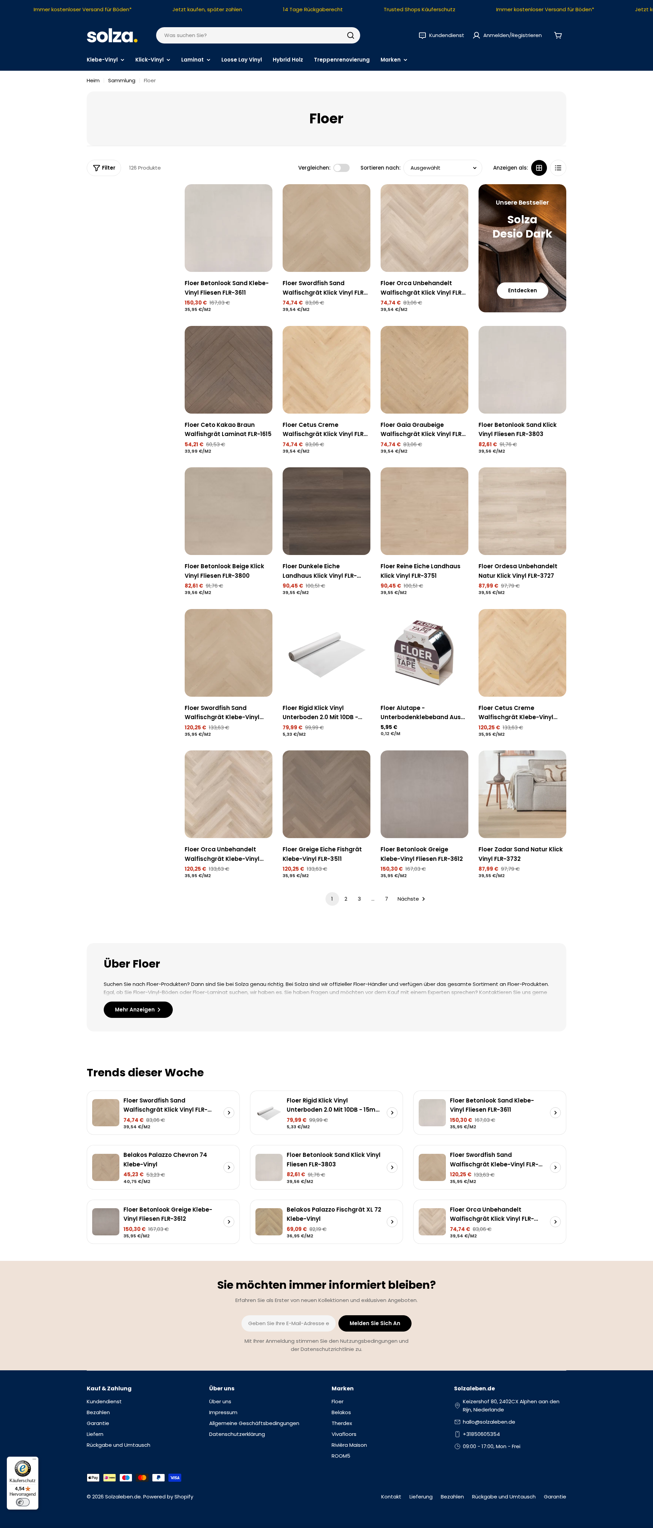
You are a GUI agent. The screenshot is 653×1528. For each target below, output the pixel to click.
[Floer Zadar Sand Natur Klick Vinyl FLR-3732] (522, 794)
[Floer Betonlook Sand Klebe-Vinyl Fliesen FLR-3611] (228, 228)
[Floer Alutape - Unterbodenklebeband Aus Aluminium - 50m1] (424, 653)
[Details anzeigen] (228, 1112)
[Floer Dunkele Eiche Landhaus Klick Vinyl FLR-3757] (326, 511)
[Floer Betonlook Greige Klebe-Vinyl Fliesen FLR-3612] (424, 794)
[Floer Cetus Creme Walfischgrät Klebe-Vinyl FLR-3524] (522, 653)
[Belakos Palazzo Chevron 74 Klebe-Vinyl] (105, 1167)
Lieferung (421, 1496)
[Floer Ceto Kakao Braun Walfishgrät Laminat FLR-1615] (228, 370)
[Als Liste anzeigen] (558, 168)
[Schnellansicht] (262, 199)
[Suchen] (351, 35)
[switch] (23, 1502)
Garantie (555, 1496)
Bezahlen (452, 1496)
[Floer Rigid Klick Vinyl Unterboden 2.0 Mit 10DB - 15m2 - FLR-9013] (326, 653)
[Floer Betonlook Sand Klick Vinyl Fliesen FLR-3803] (522, 370)
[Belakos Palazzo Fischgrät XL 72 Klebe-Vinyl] (269, 1221)
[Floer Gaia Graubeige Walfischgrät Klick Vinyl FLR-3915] (424, 370)
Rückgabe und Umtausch (504, 1496)
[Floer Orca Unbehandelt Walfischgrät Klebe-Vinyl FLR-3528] (228, 794)
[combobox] (258, 35)
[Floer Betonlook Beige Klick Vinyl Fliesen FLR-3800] (228, 511)
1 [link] (332, 898)
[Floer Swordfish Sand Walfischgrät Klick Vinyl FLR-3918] (326, 228)
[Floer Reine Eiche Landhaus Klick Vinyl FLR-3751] (424, 511)
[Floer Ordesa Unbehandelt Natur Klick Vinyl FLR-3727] (522, 511)
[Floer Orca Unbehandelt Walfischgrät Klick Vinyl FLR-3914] (424, 228)
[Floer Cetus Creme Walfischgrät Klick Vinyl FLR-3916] (326, 370)
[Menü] (34, 1461)
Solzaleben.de (123, 1496)
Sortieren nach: (381, 167)
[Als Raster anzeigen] (539, 168)
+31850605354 (481, 1434)
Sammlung (121, 80)
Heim (93, 80)
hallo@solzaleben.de (489, 1421)
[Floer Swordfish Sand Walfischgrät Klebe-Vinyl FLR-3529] (228, 653)
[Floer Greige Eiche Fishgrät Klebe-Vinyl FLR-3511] (326, 794)
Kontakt (391, 1496)
